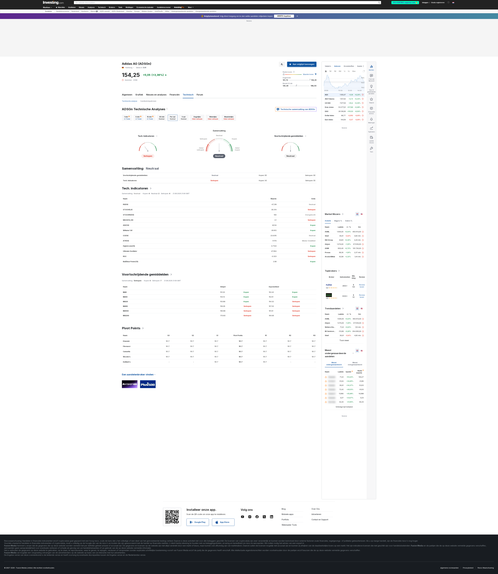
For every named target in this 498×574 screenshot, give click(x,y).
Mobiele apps (287, 514)
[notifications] (448, 2)
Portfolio (285, 519)
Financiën (175, 94)
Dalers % (348, 221)
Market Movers (332, 214)
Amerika (129, 11)
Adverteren (316, 514)
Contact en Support (320, 519)
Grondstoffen (349, 66)
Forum (200, 94)
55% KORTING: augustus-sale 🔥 (405, 3)
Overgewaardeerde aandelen (205, 11)
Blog (284, 509)
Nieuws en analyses (156, 94)
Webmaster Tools (289, 525)
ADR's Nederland (118, 11)
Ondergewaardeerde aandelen (182, 11)
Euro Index (329, 120)
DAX (326, 111)
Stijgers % (338, 221)
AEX (326, 95)
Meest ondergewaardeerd (334, 364)
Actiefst (328, 221)
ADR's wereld (105, 11)
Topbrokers (331, 271)
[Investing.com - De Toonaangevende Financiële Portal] (53, 2)
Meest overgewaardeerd (355, 364)
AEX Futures (329, 99)
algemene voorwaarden (449, 568)
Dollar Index (329, 115)
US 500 (327, 103)
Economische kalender (145, 7)
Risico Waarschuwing (486, 568)
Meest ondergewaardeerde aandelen (335, 353)
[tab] (127, 118)
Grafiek (139, 94)
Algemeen (127, 94)
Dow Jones (329, 107)
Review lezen (362, 286)
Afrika (167, 11)
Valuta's (328, 66)
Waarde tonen (308, 74)
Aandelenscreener (164, 7)
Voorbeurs (84, 11)
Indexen (337, 66)
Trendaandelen (333, 308)
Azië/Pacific (159, 11)
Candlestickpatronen (148, 101)
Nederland (75, 11)
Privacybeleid (468, 568)
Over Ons (316, 509)
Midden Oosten (147, 11)
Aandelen (48, 11)
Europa (137, 11)
